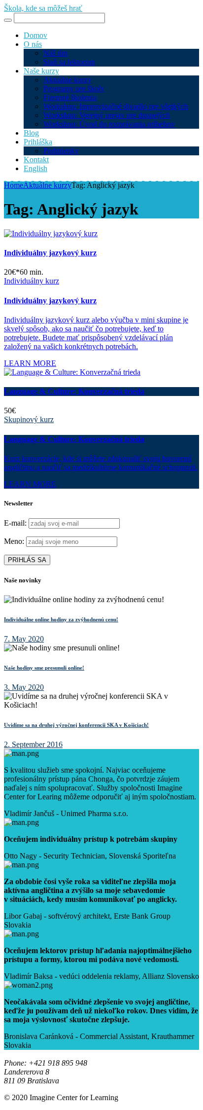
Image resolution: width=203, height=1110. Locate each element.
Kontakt (36, 159)
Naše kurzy (41, 71)
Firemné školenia (70, 97)
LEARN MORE (30, 363)
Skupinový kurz (29, 419)
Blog (31, 133)
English (35, 168)
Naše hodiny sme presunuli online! (44, 668)
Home (13, 185)
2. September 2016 (33, 744)
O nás (33, 44)
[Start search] (8, 20)
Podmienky (61, 150)
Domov (35, 35)
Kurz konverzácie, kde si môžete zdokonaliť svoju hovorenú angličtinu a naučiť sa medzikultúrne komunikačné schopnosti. (101, 462)
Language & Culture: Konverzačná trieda (74, 391)
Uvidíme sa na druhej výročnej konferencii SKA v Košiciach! (76, 725)
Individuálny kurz (31, 281)
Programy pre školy (73, 88)
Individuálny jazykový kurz (50, 253)
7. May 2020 (24, 639)
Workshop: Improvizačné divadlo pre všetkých (115, 106)
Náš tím (55, 53)
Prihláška (38, 142)
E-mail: (16, 523)
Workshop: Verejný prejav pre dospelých (106, 115)
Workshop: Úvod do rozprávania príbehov (109, 124)
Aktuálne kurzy (67, 79)
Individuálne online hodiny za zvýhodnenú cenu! (61, 619)
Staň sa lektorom (69, 62)
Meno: (14, 541)
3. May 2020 (24, 687)
